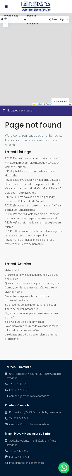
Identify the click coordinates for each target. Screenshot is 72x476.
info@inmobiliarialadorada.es (26, 462)
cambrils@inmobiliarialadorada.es (29, 396)
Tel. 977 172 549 (18, 450)
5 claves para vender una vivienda (24, 321)
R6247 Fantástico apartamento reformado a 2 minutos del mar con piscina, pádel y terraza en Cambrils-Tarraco (32, 162)
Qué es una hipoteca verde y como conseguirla (32, 283)
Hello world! (12, 270)
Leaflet (38, 104)
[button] (63, 467)
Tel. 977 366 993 (18, 384)
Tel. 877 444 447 (18, 418)
